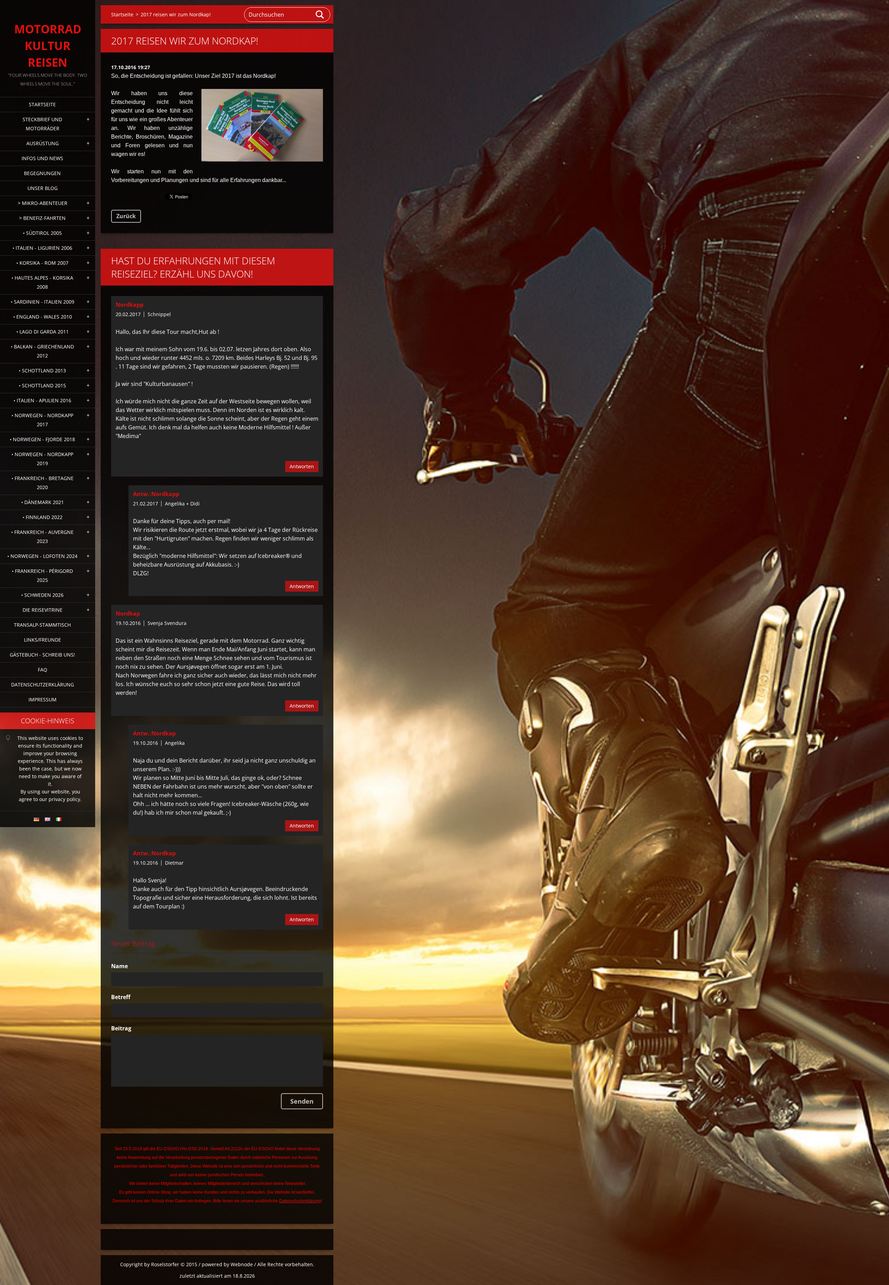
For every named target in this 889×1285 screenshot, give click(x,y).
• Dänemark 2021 (42, 502)
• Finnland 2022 (43, 517)
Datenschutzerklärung (42, 684)
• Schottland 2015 (42, 385)
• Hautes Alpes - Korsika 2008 (42, 282)
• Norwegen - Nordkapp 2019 (42, 459)
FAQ (42, 669)
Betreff (120, 997)
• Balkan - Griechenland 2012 (42, 351)
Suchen (320, 14)
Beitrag (121, 1028)
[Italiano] (58, 819)
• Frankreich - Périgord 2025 (42, 575)
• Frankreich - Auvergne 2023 (42, 536)
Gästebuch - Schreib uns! (42, 654)
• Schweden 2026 (42, 595)
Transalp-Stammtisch (42, 624)
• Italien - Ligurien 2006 (42, 248)
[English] (47, 819)
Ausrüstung (42, 143)
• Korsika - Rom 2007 (42, 263)
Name (119, 966)
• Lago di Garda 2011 (42, 331)
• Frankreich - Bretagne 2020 (42, 483)
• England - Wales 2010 (42, 316)
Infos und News (42, 158)
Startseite (42, 104)
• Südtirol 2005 (42, 233)
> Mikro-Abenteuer (42, 203)
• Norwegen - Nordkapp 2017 (42, 420)
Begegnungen (42, 173)
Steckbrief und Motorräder (42, 124)
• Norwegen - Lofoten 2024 (42, 556)
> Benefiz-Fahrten (42, 218)
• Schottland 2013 (42, 370)
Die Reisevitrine (43, 610)
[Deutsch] (36, 819)
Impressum (42, 699)
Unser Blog (42, 188)
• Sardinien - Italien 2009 (42, 301)
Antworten (302, 466)
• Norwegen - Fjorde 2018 (42, 439)
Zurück (126, 216)
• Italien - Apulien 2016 (42, 400)
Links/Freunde (42, 639)
